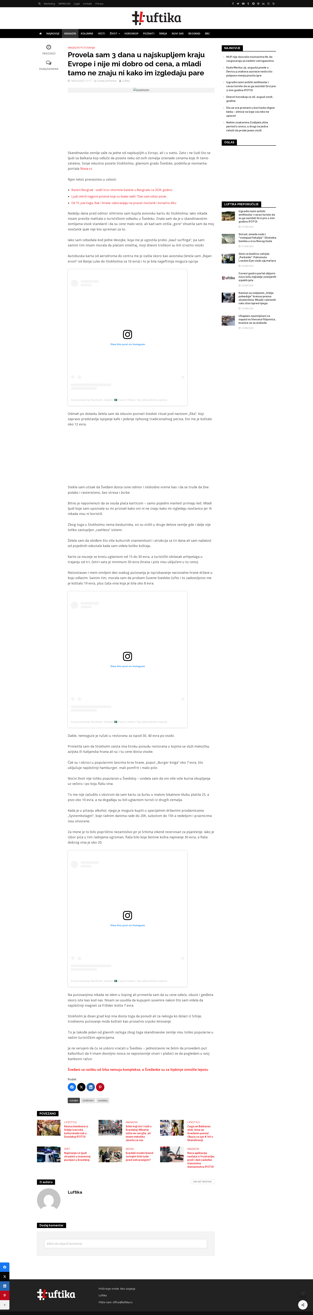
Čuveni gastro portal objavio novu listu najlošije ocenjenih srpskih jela (257, 277)
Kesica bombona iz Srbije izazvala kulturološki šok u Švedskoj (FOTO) (76, 1131)
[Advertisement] (141, 123)
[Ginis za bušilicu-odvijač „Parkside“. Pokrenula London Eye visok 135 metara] (228, 258)
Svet (67, 1148)
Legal (77, 3)
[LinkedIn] (91, 1087)
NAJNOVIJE (53, 33)
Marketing (49, 3)
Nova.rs (86, 168)
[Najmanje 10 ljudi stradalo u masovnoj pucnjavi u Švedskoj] (48, 1154)
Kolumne (87, 33)
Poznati (148, 33)
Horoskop (131, 33)
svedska (102, 1100)
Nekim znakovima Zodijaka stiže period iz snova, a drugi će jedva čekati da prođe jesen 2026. (247, 126)
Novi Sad (178, 33)
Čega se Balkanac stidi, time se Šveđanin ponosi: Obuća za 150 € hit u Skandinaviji (200, 1133)
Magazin (70, 33)
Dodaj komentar (49, 68)
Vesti (101, 33)
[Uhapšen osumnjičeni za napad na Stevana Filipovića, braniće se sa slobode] (228, 320)
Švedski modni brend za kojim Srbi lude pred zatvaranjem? (139, 1156)
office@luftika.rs (123, 1302)
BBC (207, 33)
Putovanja (87, 47)
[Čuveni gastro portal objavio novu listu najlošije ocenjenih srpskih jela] (228, 277)
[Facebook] (72, 1087)
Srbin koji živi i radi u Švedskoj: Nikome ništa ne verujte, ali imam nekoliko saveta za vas (138, 1133)
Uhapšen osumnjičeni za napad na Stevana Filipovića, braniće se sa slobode (257, 319)
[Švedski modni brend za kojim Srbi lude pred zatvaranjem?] (110, 1154)
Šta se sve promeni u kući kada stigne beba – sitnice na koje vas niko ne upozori (250, 111)
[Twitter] (81, 1087)
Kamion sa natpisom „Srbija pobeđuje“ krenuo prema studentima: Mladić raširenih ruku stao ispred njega (257, 298)
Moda (130, 1148)
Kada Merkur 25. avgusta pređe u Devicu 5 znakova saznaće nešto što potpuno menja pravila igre (249, 71)
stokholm (88, 1100)
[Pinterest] (100, 1087)
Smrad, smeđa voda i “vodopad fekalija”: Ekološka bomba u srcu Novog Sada (257, 238)
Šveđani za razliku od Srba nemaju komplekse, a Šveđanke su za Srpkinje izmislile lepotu (138, 1069)
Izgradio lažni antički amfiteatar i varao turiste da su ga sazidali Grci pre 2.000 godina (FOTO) (251, 86)
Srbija (163, 33)
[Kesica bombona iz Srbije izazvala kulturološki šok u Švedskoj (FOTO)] (48, 1127)
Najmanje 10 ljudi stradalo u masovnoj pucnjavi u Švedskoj (77, 1156)
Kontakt (87, 3)
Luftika (126, 80)
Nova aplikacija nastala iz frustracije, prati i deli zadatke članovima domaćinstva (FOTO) (201, 1160)
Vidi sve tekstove (202, 1181)
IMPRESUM (64, 3)
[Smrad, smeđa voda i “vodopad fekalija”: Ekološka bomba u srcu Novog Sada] (228, 238)
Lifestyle (70, 1122)
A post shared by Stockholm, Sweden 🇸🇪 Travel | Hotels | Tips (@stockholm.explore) (119, 399)
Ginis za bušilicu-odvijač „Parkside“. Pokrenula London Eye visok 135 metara (257, 257)
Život (113, 33)
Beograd (194, 33)
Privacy (99, 3)
